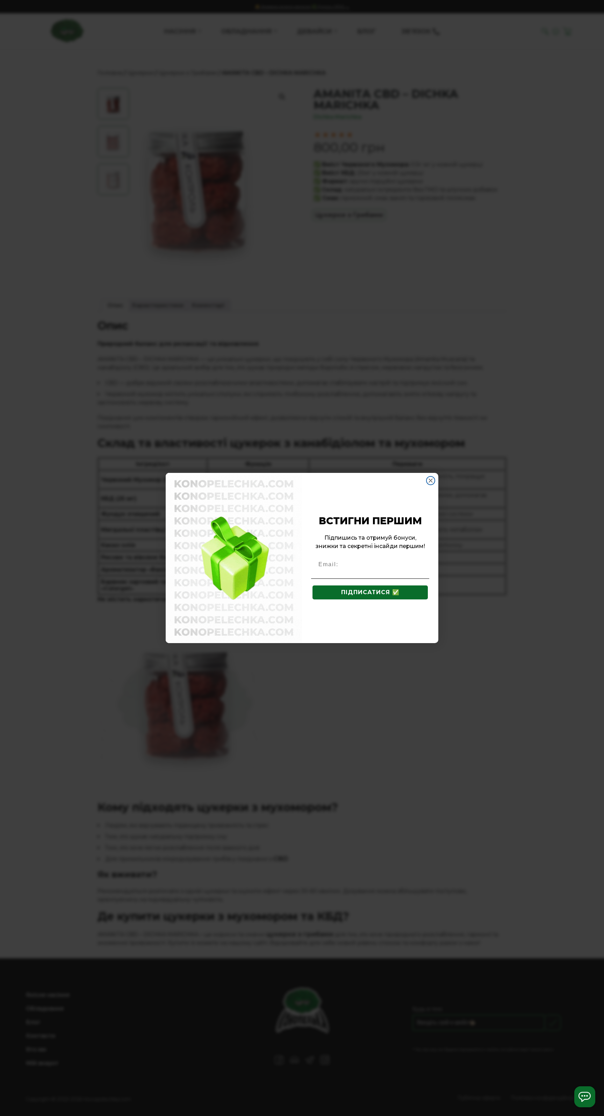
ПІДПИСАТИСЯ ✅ (370, 592)
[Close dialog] (430, 480)
